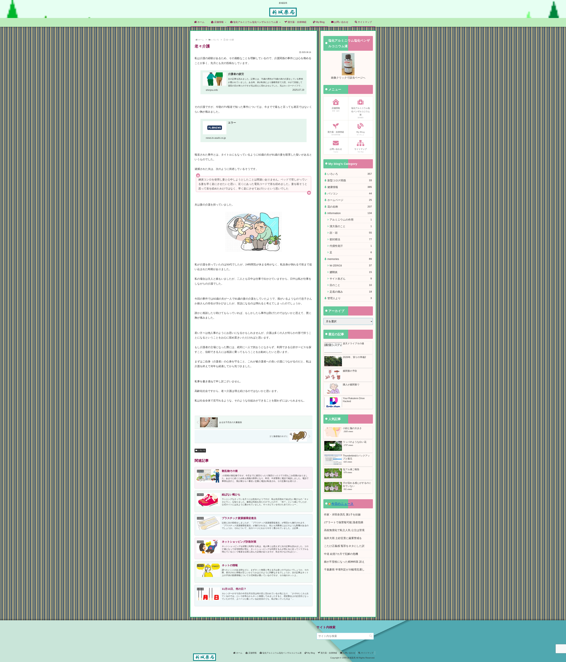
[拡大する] (278, 215)
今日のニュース (342, 503)
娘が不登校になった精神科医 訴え (344, 561)
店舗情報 (252, 653)
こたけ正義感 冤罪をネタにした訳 (344, 545)
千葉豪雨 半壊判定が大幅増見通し (344, 569)
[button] (370, 636)
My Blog (311, 653)
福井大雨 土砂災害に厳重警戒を (343, 538)
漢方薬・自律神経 (328, 653)
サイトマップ (366, 653)
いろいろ (201, 450)
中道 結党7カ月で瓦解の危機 (341, 553)
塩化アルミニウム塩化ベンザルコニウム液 (282, 653)
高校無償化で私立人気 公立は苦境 (344, 530)
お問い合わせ (348, 653)
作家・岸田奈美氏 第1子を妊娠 (342, 514)
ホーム (239, 653)
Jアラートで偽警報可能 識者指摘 (343, 522)
